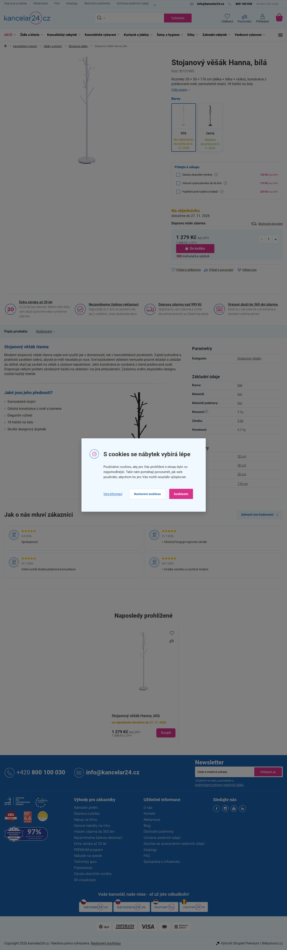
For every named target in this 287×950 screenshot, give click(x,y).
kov (240, 394)
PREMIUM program (88, 850)
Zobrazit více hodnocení (257, 514)
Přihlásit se (268, 771)
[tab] (16, 331)
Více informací (112, 493)
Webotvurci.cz (272, 943)
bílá (240, 385)
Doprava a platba (15, 3)
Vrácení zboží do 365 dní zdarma (253, 304)
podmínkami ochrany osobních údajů (219, 784)
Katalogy (72, 3)
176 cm (243, 484)
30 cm (242, 456)
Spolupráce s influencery (162, 862)
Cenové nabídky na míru (92, 826)
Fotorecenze (83, 868)
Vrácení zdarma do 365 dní (94, 832)
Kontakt (149, 813)
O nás (148, 808)
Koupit (166, 733)
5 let (240, 421)
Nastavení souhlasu (147, 494)
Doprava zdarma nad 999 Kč (180, 304)
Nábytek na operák (88, 856)
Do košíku (197, 248)
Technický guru (85, 862)
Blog (147, 826)
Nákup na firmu (85, 820)
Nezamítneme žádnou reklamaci (114, 304)
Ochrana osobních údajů (133, 3)
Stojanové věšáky (250, 358)
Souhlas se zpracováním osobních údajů (174, 844)
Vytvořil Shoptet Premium (240, 943)
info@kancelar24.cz (112, 772)
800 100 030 (41, 772)
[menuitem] (9, 35)
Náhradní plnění (86, 808)
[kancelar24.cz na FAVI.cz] (10, 818)
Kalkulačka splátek (196, 256)
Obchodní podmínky (97, 3)
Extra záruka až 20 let (35, 302)
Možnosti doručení (270, 223)
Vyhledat (177, 18)
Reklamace (40, 3)
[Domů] (5, 46)
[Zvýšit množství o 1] (276, 239)
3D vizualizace (85, 880)
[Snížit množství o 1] (262, 239)
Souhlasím (181, 494)
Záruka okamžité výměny (93, 874)
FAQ (56, 3)
